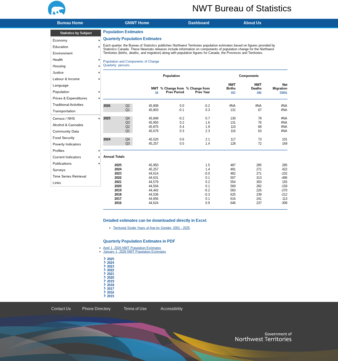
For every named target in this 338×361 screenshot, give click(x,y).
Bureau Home (70, 23)
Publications (62, 163)
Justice (58, 72)
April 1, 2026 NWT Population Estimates (132, 248)
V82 (259, 92)
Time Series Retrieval (69, 176)
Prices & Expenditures (70, 98)
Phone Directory (96, 309)
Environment (62, 53)
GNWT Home (137, 23)
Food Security (63, 138)
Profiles (58, 151)
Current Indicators (67, 157)
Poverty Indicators (67, 144)
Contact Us (61, 309)
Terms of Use (135, 309)
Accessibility (172, 309)
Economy (60, 40)
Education (60, 47)
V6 (156, 92)
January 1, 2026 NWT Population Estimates (134, 251)
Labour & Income (66, 79)
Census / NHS (64, 118)
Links (57, 183)
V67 (233, 92)
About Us (252, 23)
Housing (59, 66)
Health (58, 60)
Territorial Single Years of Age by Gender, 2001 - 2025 (151, 228)
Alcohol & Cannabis (68, 125)
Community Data (66, 131)
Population (61, 92)
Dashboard (198, 23)
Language (61, 85)
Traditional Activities (68, 105)
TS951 (283, 92)
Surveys (59, 170)
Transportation (64, 111)
